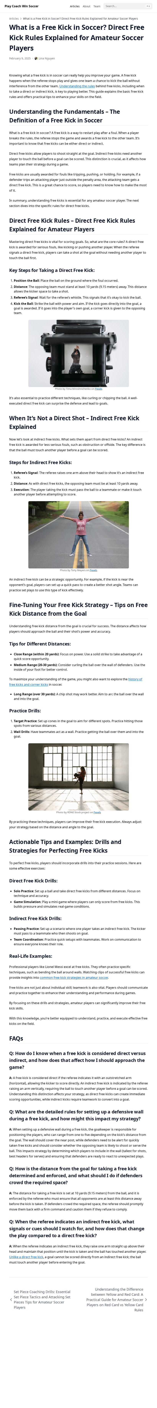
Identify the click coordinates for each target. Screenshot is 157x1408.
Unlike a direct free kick (26, 1257)
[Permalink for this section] (107, 120)
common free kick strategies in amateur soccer (74, 977)
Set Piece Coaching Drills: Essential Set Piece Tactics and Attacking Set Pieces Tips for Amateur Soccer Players (42, 1299)
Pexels (98, 388)
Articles (14, 18)
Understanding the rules (77, 86)
